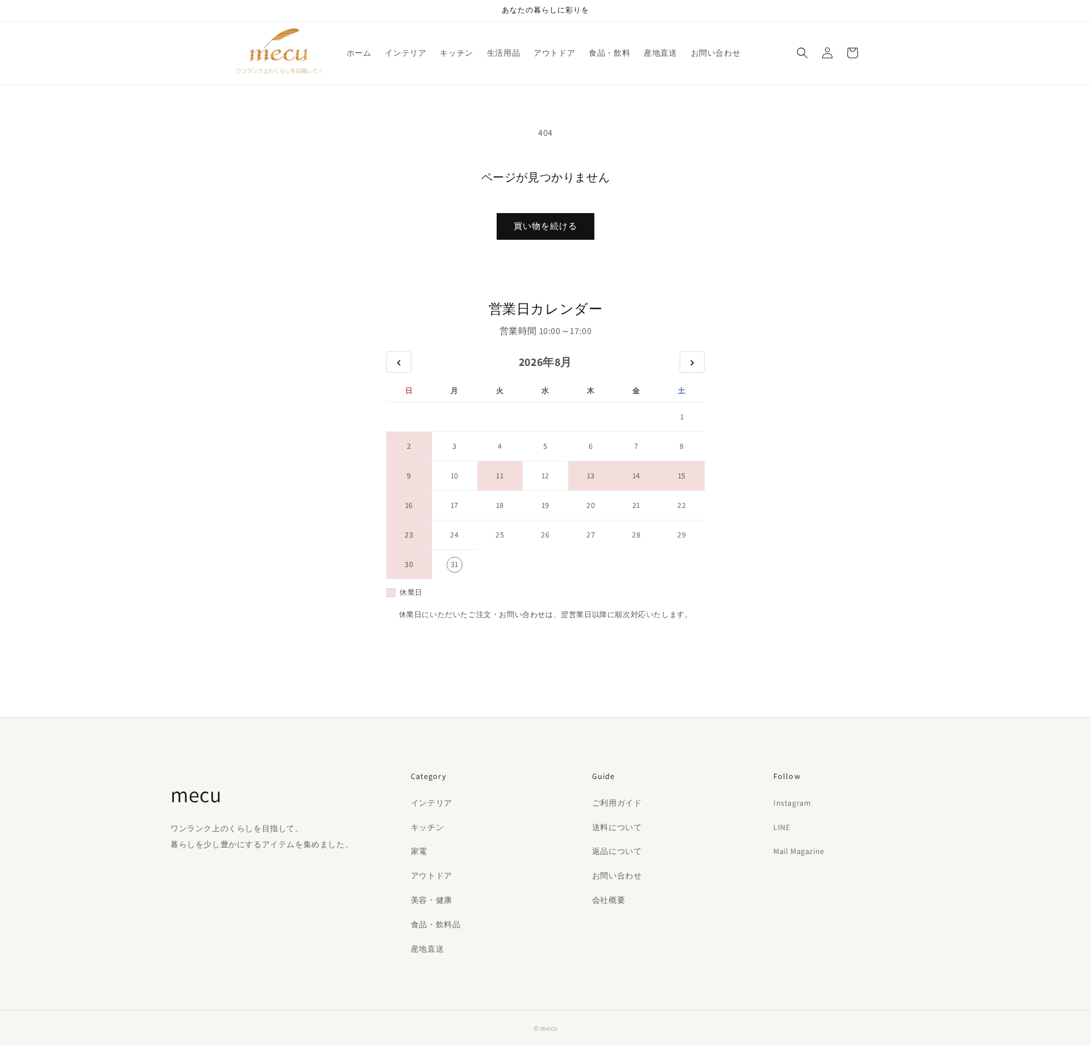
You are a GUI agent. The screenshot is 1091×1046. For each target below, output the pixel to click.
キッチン (427, 827)
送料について (617, 827)
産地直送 (427, 949)
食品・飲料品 (436, 924)
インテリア (431, 803)
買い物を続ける (545, 225)
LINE (781, 827)
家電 (419, 851)
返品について (617, 851)
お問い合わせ (617, 875)
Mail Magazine (799, 851)
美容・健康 (431, 900)
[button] (802, 52)
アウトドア (431, 875)
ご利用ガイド (617, 803)
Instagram (792, 803)
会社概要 (608, 900)
